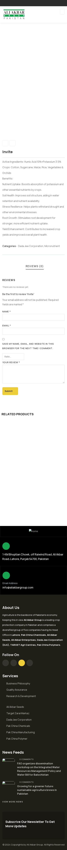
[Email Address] (6, 575)
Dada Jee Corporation (30, 246)
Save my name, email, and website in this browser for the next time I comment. (28, 346)
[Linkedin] (29, 663)
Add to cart (34, 481)
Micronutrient (52, 246)
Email (6, 325)
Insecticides (39, 493)
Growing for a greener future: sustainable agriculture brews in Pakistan (37, 790)
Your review (11, 362)
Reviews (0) (35, 266)
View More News (12, 801)
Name (6, 311)
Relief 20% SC (17, 498)
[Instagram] (13, 663)
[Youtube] (21, 663)
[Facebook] (5, 663)
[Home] (33, 531)
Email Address (10, 583)
